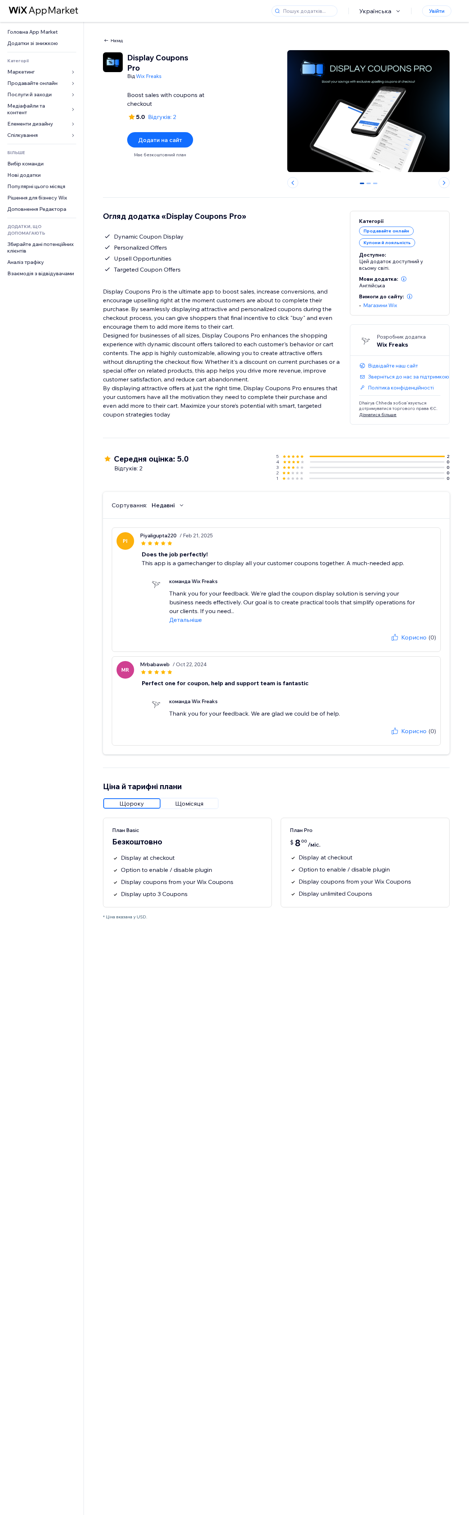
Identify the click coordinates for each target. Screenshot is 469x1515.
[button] (403, 279)
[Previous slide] (292, 182)
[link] (42, 32)
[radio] (131, 803)
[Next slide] (444, 182)
